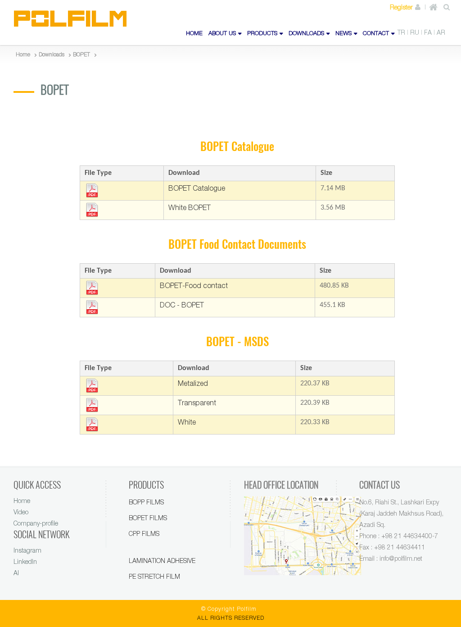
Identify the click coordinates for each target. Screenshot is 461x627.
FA (428, 32)
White (187, 422)
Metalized (193, 383)
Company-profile (36, 523)
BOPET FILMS (148, 518)
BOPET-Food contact (194, 285)
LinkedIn (25, 561)
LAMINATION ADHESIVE (162, 560)
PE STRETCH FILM (154, 576)
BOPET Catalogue (196, 188)
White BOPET (189, 207)
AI (16, 573)
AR (441, 32)
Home (22, 500)
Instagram (27, 550)
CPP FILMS (144, 533)
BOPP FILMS (146, 502)
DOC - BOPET (182, 305)
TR (401, 32)
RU (414, 32)
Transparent (197, 402)
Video (21, 512)
